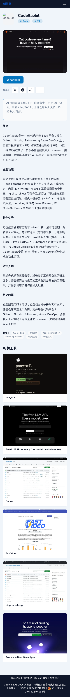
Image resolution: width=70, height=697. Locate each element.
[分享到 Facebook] (23, 90)
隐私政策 (15, 677)
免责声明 (54, 677)
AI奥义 (7, 3)
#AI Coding (18, 333)
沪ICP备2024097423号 (32, 688)
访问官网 (15, 79)
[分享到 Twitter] (15, 90)
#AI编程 (33, 333)
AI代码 (37, 21)
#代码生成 (32, 336)
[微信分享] (39, 90)
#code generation (51, 333)
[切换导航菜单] (64, 4)
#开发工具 (47, 336)
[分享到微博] (30, 90)
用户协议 (27, 677)
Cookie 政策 (41, 677)
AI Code (24, 21)
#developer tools (13, 336)
